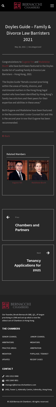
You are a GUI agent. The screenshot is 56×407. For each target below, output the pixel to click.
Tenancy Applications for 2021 (27, 262)
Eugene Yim (28, 61)
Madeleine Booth (39, 182)
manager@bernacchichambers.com (20, 384)
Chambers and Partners (27, 224)
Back (7, 136)
